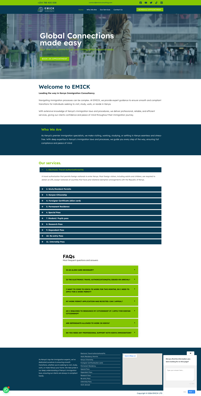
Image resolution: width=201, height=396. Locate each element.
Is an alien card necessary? (80, 270)
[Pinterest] (161, 2)
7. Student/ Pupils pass (57, 218)
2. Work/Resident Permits (58, 189)
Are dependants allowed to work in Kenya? (88, 323)
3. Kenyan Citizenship (56, 195)
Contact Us (118, 10)
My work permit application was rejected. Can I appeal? (94, 301)
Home (81, 10)
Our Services (105, 10)
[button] (149, 9)
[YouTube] (146, 2)
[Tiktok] (156, 2)
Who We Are (92, 10)
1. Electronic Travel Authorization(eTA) (65, 170)
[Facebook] (140, 2)
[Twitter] (151, 2)
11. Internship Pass (55, 242)
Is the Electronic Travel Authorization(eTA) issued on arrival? (98, 280)
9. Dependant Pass (55, 230)
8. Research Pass (54, 224)
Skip (184, 392)
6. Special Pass (53, 212)
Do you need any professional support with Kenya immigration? (98, 333)
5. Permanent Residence (58, 206)
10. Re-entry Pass (54, 236)
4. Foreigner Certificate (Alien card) (63, 201)
